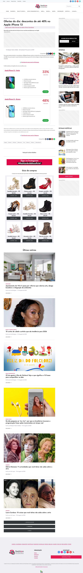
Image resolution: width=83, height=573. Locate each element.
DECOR (59, 544)
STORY (69, 544)
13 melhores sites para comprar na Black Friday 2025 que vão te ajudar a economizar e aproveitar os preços (69, 106)
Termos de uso (45, 566)
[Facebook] (70, 1)
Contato (24, 1)
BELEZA (51, 544)
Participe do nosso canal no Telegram (30, 135)
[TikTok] (80, 1)
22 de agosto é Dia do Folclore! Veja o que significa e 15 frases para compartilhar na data (28, 376)
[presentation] (29, 266)
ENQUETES (24, 544)
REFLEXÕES (64, 544)
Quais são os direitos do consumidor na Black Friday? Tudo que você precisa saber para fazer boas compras (69, 86)
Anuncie (8, 1)
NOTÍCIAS (30, 544)
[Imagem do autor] (5, 50)
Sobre (4, 1)
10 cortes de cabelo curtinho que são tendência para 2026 (26, 331)
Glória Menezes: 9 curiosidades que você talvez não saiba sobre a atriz (29, 468)
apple (6, 27)
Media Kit (36, 554)
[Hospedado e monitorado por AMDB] (41, 571)
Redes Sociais (8, 419)
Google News (13, 1)
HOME (13, 544)
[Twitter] (73, 1)
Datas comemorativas (10, 373)
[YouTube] (77, 1)
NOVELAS (41, 544)
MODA (46, 544)
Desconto (17, 27)
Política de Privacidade (39, 566)
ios (20, 27)
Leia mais (8, 293)
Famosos (7, 464)
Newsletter (19, 1)
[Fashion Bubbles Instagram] (29, 162)
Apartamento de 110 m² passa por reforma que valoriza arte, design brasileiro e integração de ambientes (29, 287)
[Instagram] (75, 1)
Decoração (60, 11)
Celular (13, 27)
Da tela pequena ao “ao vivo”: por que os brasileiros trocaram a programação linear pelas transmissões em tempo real (28, 422)
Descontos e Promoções (9, 18)
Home (7, 11)
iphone (23, 27)
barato (9, 27)
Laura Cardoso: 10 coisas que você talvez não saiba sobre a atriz (28, 512)
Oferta (26, 27)
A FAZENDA (18, 544)
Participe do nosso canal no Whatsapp (30, 62)
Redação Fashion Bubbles (13, 50)
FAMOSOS (36, 544)
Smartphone (31, 27)
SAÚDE (55, 544)
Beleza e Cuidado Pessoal (11, 329)
